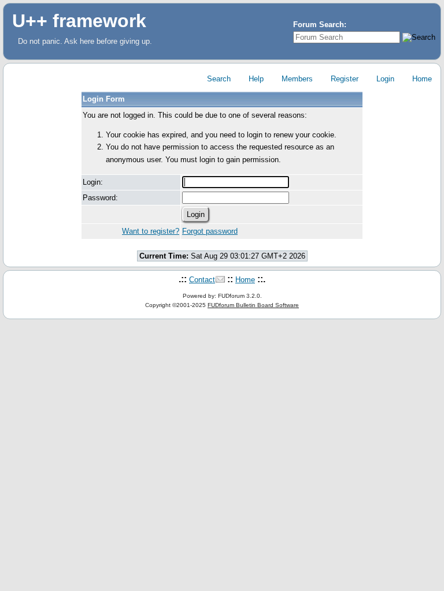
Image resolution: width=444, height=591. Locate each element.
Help (255, 78)
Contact (202, 279)
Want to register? (150, 231)
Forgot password (210, 231)
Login (384, 78)
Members (296, 78)
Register (343, 78)
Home (421, 78)
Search (218, 78)
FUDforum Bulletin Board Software (253, 305)
